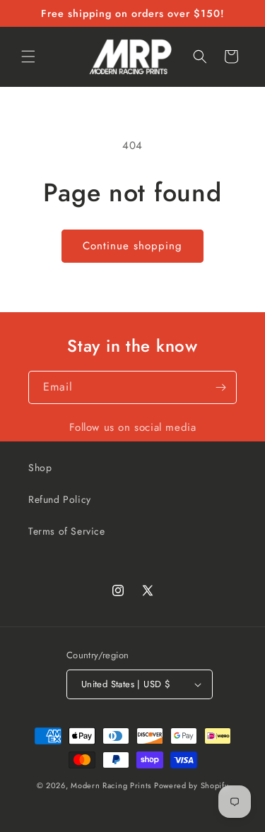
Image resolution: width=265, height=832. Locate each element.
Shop (40, 467)
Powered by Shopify (191, 785)
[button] (28, 56)
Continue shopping (132, 246)
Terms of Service (66, 531)
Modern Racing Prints (111, 785)
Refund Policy (59, 499)
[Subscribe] (220, 387)
